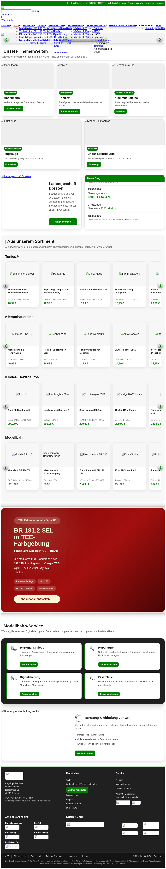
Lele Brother (60, 37)
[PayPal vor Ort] (18, 846)
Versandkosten (123, 784)
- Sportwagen (99, 37)
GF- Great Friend (63, 40)
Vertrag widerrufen (135, 3)
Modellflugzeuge (75, 25)
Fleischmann (131, 212)
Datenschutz (149, 3)
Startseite (5, 25)
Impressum (159, 3)
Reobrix (58, 31)
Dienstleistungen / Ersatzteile (122, 25)
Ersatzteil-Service (37, 43)
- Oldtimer (97, 28)
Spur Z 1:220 (35, 34)
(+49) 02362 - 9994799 (95, 3)
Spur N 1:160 (35, 31)
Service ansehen (108, 664)
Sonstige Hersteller (63, 43)
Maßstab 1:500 (81, 37)
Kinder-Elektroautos (96, 25)
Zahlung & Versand (54, 856)
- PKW (96, 31)
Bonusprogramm (123, 788)
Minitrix (112, 201)
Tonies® (41, 25)
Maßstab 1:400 (81, 34)
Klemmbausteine (56, 25)
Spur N (105, 189)
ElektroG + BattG (74, 803)
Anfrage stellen (29, 694)
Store (158, 25)
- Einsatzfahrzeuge (101, 40)
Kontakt (119, 780)
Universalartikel (36, 37)
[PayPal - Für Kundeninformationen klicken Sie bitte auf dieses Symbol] (47, 827)
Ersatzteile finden (109, 694)
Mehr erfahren (63, 221)
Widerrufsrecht (73, 784)
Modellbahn (28, 25)
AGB (68, 780)
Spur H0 (93, 189)
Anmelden (6, 14)
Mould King (60, 34)
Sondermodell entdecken (34, 599)
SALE (16, 25)
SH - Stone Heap (63, 28)
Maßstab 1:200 (81, 31)
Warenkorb (7, 20)
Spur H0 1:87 (35, 28)
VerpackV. (71, 799)
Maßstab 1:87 (80, 28)
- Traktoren (98, 45)
